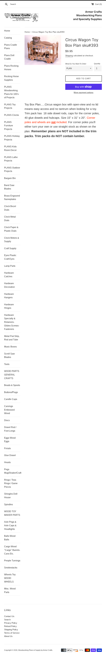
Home (7, 31)
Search (7, 619)
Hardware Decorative (9, 285)
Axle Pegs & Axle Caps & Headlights (10, 525)
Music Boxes (10, 346)
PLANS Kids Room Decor (10, 148)
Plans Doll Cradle (9, 57)
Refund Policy (10, 626)
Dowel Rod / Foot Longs (10, 429)
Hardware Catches (9, 275)
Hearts (7, 462)
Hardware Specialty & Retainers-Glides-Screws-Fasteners (11, 322)
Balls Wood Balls (9, 538)
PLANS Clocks (11, 115)
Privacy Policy (10, 623)
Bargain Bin (10, 178)
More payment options (83, 92)
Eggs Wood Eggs (10, 440)
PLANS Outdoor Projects (12, 169)
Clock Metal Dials (10, 219)
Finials (7, 448)
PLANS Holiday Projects (12, 138)
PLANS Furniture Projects (8, 125)
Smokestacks (10, 567)
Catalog (8, 38)
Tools (6, 364)
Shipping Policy (11, 629)
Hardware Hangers (9, 296)
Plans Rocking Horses (11, 68)
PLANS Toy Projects (10, 106)
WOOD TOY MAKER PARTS (12, 513)
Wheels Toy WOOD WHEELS (10, 578)
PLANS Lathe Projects (11, 159)
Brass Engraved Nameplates (12, 198)
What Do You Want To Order (75, 64)
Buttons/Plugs (11, 392)
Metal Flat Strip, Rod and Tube (11, 338)
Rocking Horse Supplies (11, 78)
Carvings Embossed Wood (9, 409)
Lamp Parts (9, 266)
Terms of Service (11, 633)
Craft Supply (10, 248)
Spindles (8, 504)
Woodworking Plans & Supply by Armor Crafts (35, 650)
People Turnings (12, 560)
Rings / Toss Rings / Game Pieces (11, 483)
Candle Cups (10, 399)
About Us (8, 636)
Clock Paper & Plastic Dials (11, 229)
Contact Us (9, 616)
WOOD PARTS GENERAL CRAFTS (11, 374)
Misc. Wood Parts (10, 590)
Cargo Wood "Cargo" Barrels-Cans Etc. (12, 550)
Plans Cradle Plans (10, 47)
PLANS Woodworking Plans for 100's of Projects (11, 92)
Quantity (97, 64)
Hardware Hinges (9, 306)
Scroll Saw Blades (9, 355)
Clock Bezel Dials (10, 208)
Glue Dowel (10, 455)
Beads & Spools (12, 385)
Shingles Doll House (10, 496)
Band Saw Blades (9, 187)
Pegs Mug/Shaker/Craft (12, 471)
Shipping (69, 55)
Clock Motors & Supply (11, 240)
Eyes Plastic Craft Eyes (10, 257)
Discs (7, 420)
